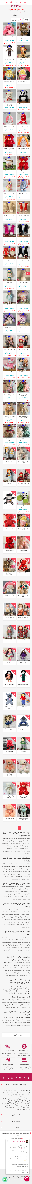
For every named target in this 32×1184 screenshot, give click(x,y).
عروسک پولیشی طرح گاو (9, 505)
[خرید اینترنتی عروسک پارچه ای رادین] (23, 676)
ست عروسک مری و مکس (9, 349)
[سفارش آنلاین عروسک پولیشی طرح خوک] (23, 721)
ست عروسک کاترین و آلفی (23, 639)
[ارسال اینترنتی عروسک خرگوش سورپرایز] (9, 118)
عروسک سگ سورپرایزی (9, 170)
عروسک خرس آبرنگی (23, 773)
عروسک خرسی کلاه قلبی (23, 126)
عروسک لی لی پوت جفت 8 (9, 260)
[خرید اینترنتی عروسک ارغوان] (23, 654)
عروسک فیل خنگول (23, 193)
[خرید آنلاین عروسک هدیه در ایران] (9, 230)
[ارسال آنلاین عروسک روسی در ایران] (9, 475)
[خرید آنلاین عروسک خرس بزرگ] (23, 163)
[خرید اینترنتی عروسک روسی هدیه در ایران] (23, 609)
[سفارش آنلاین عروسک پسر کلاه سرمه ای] (23, 699)
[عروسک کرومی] (23, 319)
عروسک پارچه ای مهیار (9, 59)
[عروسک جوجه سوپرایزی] (23, 73)
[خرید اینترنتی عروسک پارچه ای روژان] (9, 676)
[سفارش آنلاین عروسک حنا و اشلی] (23, 341)
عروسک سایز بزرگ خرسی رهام (23, 595)
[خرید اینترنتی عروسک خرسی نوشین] (23, 810)
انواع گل (7, 947)
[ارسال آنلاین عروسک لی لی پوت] (23, 252)
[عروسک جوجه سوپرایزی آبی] (9, 73)
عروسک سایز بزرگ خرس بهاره (9, 149)
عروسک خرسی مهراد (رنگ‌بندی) (23, 37)
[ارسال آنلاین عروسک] (9, 341)
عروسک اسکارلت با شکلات (9, 662)
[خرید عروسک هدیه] (23, 475)
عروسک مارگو (9, 282)
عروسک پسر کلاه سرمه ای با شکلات (23, 707)
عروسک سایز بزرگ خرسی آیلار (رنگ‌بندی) (23, 417)
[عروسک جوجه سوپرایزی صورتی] (23, 520)
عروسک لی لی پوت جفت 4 (9, 215)
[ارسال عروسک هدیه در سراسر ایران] (23, 386)
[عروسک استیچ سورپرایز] (9, 29)
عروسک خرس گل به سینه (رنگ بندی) (9, 796)
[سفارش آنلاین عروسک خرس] (9, 565)
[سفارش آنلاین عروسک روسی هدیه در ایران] (9, 297)
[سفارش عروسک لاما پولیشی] (9, 185)
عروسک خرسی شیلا (9, 550)
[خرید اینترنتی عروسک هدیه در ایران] (23, 230)
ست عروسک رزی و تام (9, 461)
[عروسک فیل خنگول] (23, 185)
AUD (19, 10)
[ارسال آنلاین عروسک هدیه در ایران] (9, 207)
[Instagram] (20, 1078)
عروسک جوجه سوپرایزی (23, 81)
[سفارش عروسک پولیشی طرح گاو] (9, 498)
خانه (29, 12)
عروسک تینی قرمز (9, 751)
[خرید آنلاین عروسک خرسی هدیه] (23, 431)
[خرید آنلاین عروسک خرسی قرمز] (9, 743)
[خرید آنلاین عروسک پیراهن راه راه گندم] (9, 721)
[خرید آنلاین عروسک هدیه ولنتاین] (9, 140)
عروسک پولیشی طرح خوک (23, 729)
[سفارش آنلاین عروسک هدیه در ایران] (23, 408)
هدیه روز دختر (11, 871)
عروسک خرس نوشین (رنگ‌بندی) (23, 819)
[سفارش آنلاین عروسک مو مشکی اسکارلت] (9, 654)
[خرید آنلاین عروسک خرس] (23, 542)
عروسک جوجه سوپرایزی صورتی (23, 528)
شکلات (11, 947)
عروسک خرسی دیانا (23, 550)
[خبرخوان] (3, 1078)
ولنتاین (28, 894)
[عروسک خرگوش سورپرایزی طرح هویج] (23, 140)
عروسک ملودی (23, 304)
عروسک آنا (9, 639)
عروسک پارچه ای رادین (23, 684)
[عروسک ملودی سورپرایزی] (9, 587)
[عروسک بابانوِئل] (23, 51)
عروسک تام (23, 751)
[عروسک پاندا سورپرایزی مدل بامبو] (23, 498)
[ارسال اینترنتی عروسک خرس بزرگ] (9, 386)
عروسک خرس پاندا (23, 103)
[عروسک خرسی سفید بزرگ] (23, 453)
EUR (12, 10)
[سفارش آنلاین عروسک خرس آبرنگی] (23, 766)
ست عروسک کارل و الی (23, 371)
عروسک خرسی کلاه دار (23, 572)
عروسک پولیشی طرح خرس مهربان (9, 707)
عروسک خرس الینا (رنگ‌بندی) (9, 774)
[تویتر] (28, 1078)
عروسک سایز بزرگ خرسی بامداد (9, 417)
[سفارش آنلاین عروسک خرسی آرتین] (9, 810)
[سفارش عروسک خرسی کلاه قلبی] (23, 118)
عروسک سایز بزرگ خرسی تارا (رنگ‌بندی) (9, 573)
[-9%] (28, 269)
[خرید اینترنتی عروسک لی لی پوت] (9, 252)
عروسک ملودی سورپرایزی (9, 595)
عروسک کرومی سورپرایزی (9, 327)
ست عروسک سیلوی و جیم (23, 483)
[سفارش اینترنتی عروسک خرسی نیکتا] (9, 96)
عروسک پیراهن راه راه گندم (9, 729)
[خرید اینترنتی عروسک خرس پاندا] (23, 96)
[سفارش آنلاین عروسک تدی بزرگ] (9, 431)
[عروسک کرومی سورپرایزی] (9, 319)
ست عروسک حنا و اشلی (23, 349)
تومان (23, 10)
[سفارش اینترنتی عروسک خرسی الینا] (9, 766)
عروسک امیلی (9, 483)
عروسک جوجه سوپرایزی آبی (9, 81)
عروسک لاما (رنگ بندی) (9, 193)
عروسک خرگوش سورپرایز (9, 126)
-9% (28, 274)
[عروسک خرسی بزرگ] (9, 408)
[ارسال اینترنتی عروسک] (23, 364)
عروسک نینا (9, 304)
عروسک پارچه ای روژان (9, 684)
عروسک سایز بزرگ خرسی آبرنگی (9, 394)
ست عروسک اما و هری (9, 617)
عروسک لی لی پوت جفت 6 (9, 237)
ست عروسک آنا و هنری (23, 617)
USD (9, 10)
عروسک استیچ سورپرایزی (9, 36)
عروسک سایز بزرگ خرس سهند (23, 171)
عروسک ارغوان (23, 662)
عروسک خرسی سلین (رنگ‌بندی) (23, 394)
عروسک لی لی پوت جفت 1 (23, 215)
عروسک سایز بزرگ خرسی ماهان (23, 461)
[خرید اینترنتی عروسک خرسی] (9, 364)
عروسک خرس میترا (9, 528)
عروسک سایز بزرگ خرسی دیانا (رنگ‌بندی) (23, 439)
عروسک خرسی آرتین (9, 818)
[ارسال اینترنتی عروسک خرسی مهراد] (23, 29)
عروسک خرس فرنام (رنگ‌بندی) (23, 796)
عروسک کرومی (23, 327)
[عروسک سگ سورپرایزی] (9, 163)
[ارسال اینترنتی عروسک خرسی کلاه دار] (23, 565)
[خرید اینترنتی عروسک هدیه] (23, 274)
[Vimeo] (7, 1078)
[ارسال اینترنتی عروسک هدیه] (23, 587)
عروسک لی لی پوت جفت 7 (23, 260)
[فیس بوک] (24, 1078)
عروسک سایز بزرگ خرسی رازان (9, 439)
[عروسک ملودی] (23, 297)
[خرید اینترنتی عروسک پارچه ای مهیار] (9, 51)
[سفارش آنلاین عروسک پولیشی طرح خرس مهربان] (9, 699)
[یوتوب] (12, 1078)
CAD (16, 10)
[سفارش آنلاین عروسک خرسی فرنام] (23, 788)
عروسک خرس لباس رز (9, 371)
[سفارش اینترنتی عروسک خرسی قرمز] (9, 542)
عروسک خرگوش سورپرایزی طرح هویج (23, 149)
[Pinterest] (16, 1078)
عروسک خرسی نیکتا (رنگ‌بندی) (9, 104)
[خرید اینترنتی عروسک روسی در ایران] (9, 274)
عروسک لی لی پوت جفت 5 (23, 238)
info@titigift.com (16, 1139)
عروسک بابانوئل (23, 59)
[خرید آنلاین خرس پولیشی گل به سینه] (9, 788)
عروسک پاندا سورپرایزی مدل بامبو (23, 506)
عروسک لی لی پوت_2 (23, 282)
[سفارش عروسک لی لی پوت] (23, 207)
